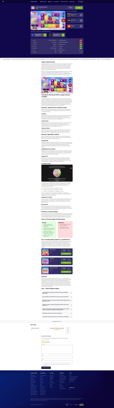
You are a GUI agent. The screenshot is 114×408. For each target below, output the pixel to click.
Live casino (32, 378)
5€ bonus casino (33, 387)
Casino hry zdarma (65, 1)
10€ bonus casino (33, 390)
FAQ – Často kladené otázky (106, 59)
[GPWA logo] (81, 405)
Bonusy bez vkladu (34, 385)
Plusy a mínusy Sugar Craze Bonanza (72, 59)
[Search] (78, 1)
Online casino (44, 1)
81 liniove (51, 384)
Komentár (43, 344)
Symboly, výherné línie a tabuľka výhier (38, 59)
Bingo (41, 378)
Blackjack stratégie (63, 376)
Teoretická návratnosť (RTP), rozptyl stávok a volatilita (21, 59)
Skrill (60, 384)
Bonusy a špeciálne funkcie (51, 59)
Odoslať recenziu (46, 367)
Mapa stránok (71, 381)
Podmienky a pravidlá (72, 378)
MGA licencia (62, 387)
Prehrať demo (64, 250)
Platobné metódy (62, 379)
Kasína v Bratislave (63, 378)
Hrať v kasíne (66, 253)
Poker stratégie (62, 382)
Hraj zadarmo (48, 20)
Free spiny (56, 1)
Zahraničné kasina (34, 376)
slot (53, 74)
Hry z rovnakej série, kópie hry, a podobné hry (88, 59)
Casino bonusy (33, 382)
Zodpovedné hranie (72, 379)
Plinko (51, 385)
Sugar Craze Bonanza (7, 59)
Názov (42, 355)
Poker (41, 384)
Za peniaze (51, 376)
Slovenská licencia (63, 388)
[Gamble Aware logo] (76, 405)
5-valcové (51, 381)
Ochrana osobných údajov (73, 376)
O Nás (70, 375)
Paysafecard (62, 381)
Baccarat (41, 376)
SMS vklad (61, 385)
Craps (41, 381)
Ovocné (51, 379)
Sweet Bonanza (53, 249)
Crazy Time (42, 388)
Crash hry (51, 387)
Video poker (42, 394)
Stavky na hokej (42, 391)
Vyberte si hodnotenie (45, 340)
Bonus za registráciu (34, 391)
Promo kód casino (33, 393)
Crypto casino (33, 381)
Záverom (98, 59)
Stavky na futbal (43, 393)
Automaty (72, 1)
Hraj (79, 7)
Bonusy (51, 1)
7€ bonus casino (33, 388)
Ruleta (41, 385)
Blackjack (41, 379)
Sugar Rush (52, 258)
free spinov (43, 195)
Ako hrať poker (62, 375)
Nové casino (33, 379)
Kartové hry (42, 382)
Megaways (51, 378)
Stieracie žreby (42, 387)
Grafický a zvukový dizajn (61, 59)
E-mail (42, 359)
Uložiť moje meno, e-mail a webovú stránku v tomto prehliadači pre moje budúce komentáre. (56, 365)
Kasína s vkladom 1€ (34, 394)
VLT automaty (52, 382)
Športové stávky (43, 390)
